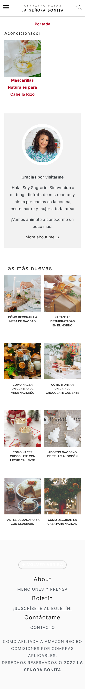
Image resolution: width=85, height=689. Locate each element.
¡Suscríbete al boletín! (42, 608)
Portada (43, 24)
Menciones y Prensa (42, 589)
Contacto (42, 627)
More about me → (43, 237)
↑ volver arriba (42, 564)
